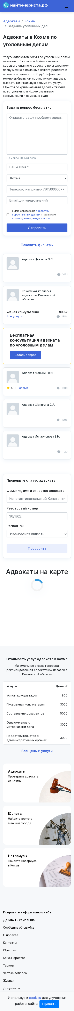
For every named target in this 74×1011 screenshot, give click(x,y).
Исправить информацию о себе (27, 912)
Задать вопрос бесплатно (29, 107)
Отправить (37, 228)
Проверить (37, 548)
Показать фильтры (37, 245)
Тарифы (8, 965)
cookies (35, 998)
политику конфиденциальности (31, 218)
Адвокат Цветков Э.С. (37, 259)
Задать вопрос (25, 355)
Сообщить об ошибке (18, 927)
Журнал (8, 980)
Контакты (10, 942)
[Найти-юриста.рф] (25, 5)
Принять (49, 1004)
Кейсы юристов (14, 958)
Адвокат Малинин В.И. (37, 373)
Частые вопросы (15, 973)
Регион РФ (15, 526)
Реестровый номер (22, 508)
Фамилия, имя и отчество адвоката (35, 491)
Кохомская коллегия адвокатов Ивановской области (38, 295)
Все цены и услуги (37, 751)
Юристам (9, 950)
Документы (11, 988)
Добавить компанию (19, 920)
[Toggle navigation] (66, 6)
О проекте (10, 935)
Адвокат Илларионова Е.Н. (41, 436)
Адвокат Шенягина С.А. (38, 404)
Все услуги (15, 316)
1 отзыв (22, 388)
